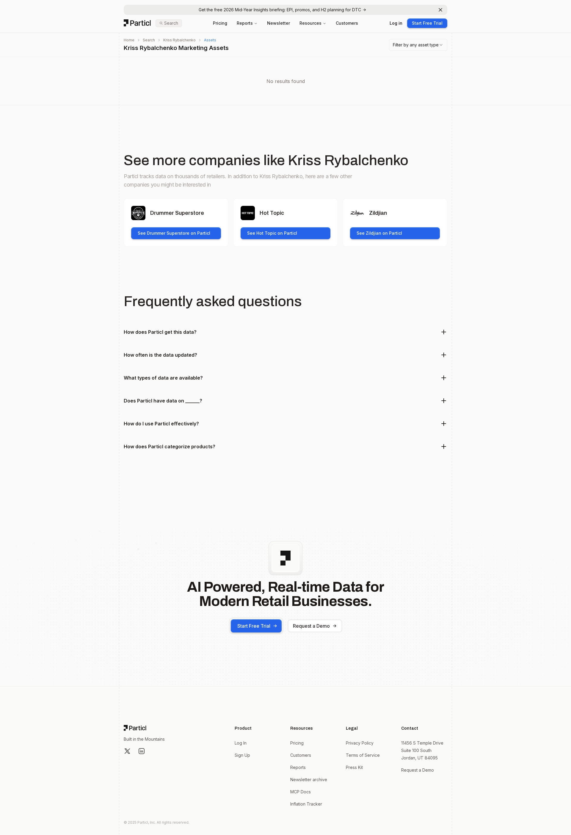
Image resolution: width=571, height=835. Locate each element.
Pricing (220, 23)
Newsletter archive (308, 779)
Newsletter (278, 23)
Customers (347, 23)
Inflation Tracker (306, 803)
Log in (396, 23)
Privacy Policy (360, 742)
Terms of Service (363, 755)
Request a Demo (311, 626)
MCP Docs (300, 791)
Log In (241, 742)
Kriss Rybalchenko (179, 40)
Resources (310, 23)
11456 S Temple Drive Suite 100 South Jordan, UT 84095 (422, 750)
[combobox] (418, 45)
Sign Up (242, 755)
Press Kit (354, 767)
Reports (245, 23)
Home (129, 40)
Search (149, 40)
